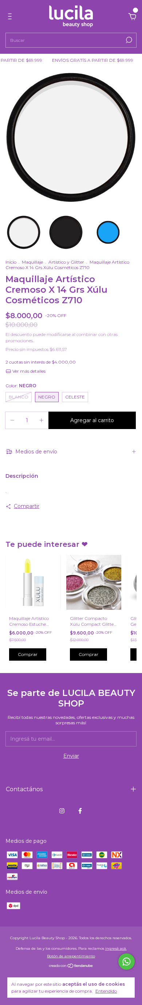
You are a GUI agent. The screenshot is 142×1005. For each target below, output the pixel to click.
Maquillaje (32, 262)
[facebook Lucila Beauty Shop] (80, 811)
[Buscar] (128, 40)
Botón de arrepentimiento (71, 956)
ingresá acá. (116, 948)
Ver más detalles (28, 371)
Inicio (10, 262)
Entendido (106, 991)
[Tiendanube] (71, 966)
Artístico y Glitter (66, 262)
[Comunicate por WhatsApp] (126, 961)
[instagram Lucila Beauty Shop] (62, 811)
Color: (20, 385)
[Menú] (11, 17)
